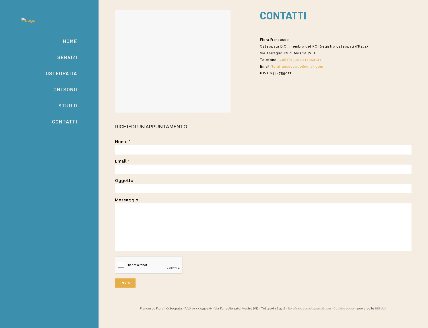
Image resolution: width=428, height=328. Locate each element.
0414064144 (311, 60)
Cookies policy (344, 308)
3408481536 (288, 60)
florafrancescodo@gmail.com (309, 308)
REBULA (380, 308)
